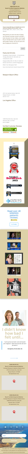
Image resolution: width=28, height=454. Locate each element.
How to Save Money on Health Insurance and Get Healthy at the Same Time (14, 27)
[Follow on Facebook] (22, 427)
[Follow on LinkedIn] (17, 427)
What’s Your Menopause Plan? (10, 65)
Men (22, 29)
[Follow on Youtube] (5, 427)
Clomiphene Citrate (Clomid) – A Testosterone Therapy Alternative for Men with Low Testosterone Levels (13, 57)
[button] (14, 381)
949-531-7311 (6, 96)
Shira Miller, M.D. (8, 29)
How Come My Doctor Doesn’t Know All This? (13, 67)
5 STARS (14, 224)
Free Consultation (14, 16)
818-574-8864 (6, 122)
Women (4, 31)
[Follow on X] (11, 427)
